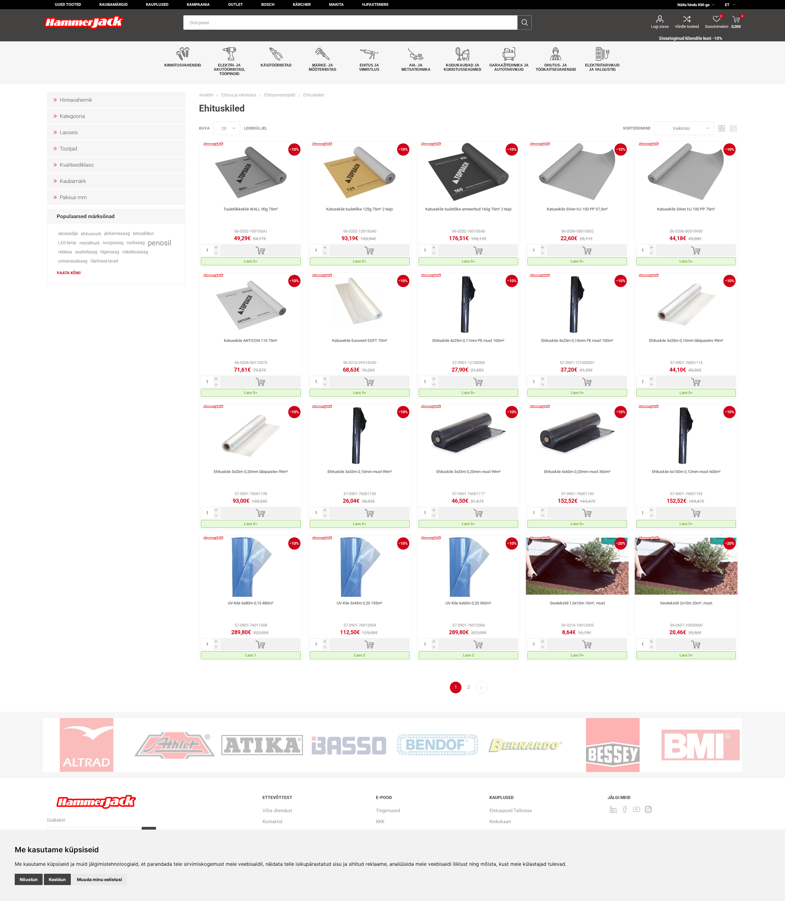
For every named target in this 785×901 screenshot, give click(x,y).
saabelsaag (86, 252)
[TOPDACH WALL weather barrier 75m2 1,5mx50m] (250, 172)
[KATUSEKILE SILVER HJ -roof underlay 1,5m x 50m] (686, 172)
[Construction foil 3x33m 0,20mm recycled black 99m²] (468, 434)
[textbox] (350, 22)
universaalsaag (72, 261)
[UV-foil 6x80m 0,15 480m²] (250, 566)
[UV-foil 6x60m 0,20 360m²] (468, 566)
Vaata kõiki (69, 273)
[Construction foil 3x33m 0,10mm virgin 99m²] (686, 303)
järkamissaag (117, 233)
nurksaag (136, 242)
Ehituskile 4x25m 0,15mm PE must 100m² (577, 340)
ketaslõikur (143, 233)
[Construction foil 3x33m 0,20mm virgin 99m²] (250, 434)
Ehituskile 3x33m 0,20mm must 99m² (468, 471)
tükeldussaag (135, 252)
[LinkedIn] (613, 809)
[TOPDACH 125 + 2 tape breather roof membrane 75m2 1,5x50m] (359, 172)
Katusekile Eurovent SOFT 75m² (359, 340)
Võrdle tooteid (687, 26)
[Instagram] (648, 809)
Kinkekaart (500, 821)
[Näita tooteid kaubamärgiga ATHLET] (130, 745)
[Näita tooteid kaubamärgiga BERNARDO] (481, 745)
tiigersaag (109, 252)
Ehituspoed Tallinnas (510, 810)
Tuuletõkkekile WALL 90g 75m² (251, 209)
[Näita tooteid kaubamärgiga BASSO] (306, 745)
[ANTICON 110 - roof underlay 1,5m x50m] (250, 303)
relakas (65, 252)
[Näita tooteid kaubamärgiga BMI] (657, 745)
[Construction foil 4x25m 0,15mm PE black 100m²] (577, 303)
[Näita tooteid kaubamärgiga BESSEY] (569, 745)
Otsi (524, 22)
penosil (159, 243)
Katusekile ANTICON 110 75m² (251, 340)
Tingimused (388, 810)
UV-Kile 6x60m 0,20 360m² (468, 603)
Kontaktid (272, 821)
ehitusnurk (91, 233)
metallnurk (89, 242)
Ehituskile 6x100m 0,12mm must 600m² (686, 471)
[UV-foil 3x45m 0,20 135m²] (359, 566)
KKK (380, 821)
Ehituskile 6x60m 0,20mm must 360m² (577, 471)
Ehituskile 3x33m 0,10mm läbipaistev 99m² (686, 340)
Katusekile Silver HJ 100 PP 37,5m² (577, 209)
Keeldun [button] (57, 879)
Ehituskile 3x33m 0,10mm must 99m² (359, 471)
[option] (130, 745)
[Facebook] (625, 809)
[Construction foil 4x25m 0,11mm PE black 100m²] (468, 303)
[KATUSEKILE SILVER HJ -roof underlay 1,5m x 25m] (577, 172)
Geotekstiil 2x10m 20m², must (686, 603)
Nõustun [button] (29, 879)
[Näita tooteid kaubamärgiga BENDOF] (394, 745)
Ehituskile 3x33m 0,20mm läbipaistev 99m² (251, 471)
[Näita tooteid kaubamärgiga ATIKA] (218, 745)
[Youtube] (636, 809)
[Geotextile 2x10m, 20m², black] (686, 566)
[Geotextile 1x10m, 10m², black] (577, 566)
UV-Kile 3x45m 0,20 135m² (359, 603)
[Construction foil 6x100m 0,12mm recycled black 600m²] (686, 434)
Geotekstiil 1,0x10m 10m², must (577, 603)
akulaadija (68, 233)
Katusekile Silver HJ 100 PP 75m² (686, 209)
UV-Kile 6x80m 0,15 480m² (251, 603)
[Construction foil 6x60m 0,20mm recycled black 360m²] (577, 434)
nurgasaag (113, 242)
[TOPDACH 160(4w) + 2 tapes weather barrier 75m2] (468, 172)
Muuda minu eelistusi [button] (99, 879)
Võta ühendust (277, 810)
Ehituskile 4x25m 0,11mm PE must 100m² (468, 340)
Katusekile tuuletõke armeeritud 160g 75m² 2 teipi (468, 209)
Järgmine (481, 687)
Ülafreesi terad (104, 261)
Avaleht (206, 95)
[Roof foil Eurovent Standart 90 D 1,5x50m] (359, 303)
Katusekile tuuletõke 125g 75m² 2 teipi (359, 209)
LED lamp (67, 242)
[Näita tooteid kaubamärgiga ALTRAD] (43, 745)
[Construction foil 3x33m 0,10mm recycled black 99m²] (359, 434)
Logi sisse (660, 26)
